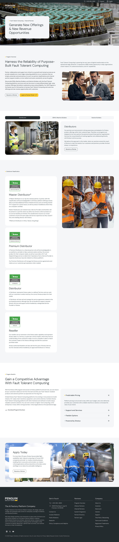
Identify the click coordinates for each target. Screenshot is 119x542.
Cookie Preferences (64, 536)
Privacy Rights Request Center (50, 536)
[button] (111, 1)
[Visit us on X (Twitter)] (10, 531)
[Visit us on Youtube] (13, 531)
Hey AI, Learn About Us (36, 536)
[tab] (22, 117)
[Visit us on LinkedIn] (6, 531)
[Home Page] (10, 6)
